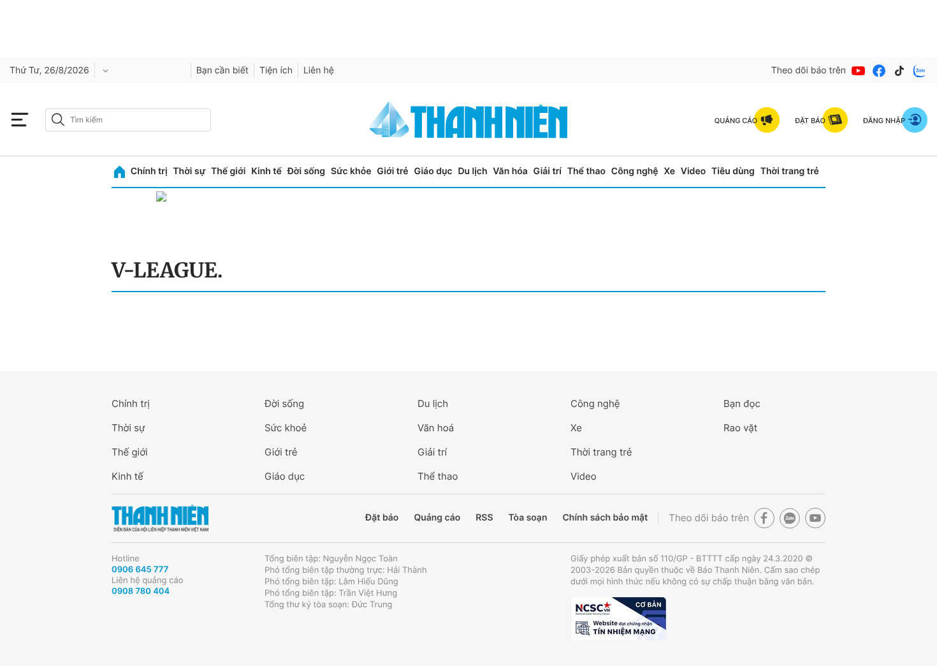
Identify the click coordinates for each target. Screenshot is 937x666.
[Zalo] (919, 70)
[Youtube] (858, 70)
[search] (128, 119)
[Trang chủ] (119, 172)
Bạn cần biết (222, 70)
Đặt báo (381, 517)
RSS (484, 517)
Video (693, 171)
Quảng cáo (437, 517)
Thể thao (586, 171)
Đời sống (306, 171)
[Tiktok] (899, 70)
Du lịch (472, 171)
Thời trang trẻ (789, 171)
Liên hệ (318, 70)
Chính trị (149, 171)
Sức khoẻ (286, 428)
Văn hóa (510, 171)
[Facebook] (879, 70)
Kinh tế (266, 171)
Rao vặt (740, 428)
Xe (669, 171)
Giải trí (548, 171)
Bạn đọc (741, 403)
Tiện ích (276, 70)
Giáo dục (433, 171)
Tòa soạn (528, 517)
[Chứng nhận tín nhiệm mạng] (618, 618)
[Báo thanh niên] (468, 119)
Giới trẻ (392, 171)
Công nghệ (634, 171)
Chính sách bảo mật (605, 517)
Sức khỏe (351, 171)
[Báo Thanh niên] (160, 518)
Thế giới (228, 171)
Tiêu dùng (733, 171)
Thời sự (189, 171)
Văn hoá (436, 428)
